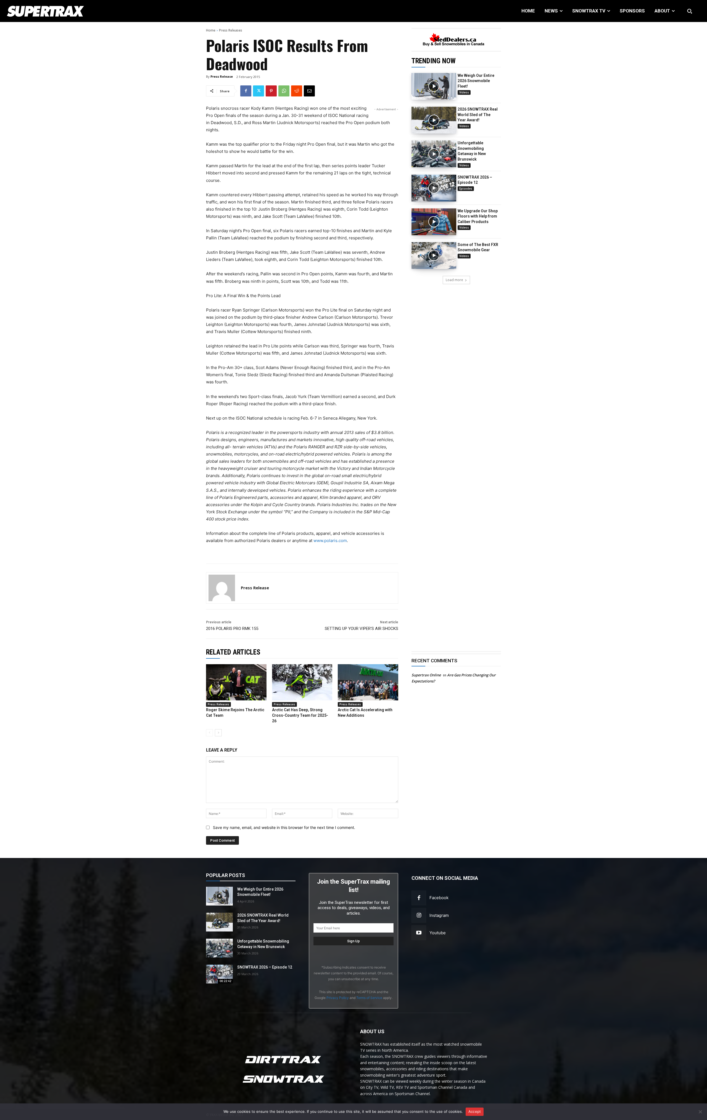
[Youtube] (418, 932)
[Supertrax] (72, 11)
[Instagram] (418, 915)
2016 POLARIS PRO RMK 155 (232, 628)
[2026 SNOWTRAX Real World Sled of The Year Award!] (433, 120)
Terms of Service (369, 998)
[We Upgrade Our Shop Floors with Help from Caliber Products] (433, 221)
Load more (454, 280)
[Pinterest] (271, 90)
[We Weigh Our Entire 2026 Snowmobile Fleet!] (433, 86)
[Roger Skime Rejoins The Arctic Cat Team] (236, 682)
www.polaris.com (330, 540)
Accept (474, 1111)
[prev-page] (209, 732)
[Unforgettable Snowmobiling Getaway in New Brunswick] (433, 153)
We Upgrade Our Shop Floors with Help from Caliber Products (478, 216)
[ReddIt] (296, 90)
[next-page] (218, 732)
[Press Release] (222, 588)
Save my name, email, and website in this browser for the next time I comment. (284, 827)
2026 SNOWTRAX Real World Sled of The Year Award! (478, 114)
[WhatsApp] (283, 90)
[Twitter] (258, 90)
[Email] (309, 90)
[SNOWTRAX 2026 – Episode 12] (433, 188)
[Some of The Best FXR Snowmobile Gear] (433, 255)
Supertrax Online (426, 674)
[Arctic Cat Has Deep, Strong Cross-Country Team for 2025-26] (302, 682)
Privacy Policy (337, 998)
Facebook (439, 897)
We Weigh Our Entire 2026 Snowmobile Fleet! (476, 80)
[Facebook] (245, 90)
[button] (689, 11)
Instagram (439, 915)
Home (210, 30)
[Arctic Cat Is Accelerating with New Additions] (368, 682)
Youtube (437, 932)
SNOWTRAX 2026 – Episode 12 (264, 967)
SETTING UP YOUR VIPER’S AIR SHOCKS (361, 628)
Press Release (221, 76)
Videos (464, 92)
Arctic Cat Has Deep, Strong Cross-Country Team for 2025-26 (300, 715)
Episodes (465, 188)
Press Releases (230, 30)
